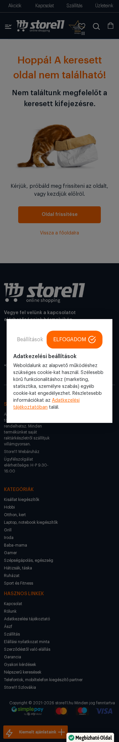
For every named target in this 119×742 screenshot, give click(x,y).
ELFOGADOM (69, 339)
